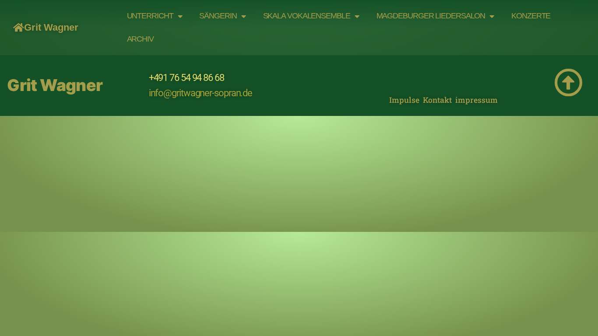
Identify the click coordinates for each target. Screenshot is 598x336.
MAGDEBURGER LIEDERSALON (430, 15)
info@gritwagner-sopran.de (201, 93)
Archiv (140, 39)
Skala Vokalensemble (306, 15)
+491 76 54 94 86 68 (186, 77)
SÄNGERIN (217, 15)
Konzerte (530, 15)
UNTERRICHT (150, 15)
